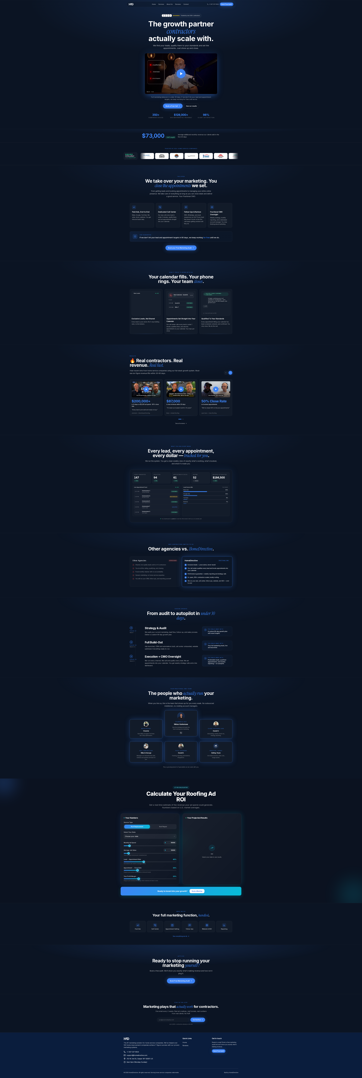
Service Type (128, 822)
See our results (191, 106)
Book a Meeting (197, 891)
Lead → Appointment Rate (132, 859)
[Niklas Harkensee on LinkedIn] (181, 732)
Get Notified (197, 1020)
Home (154, 4)
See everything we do (180, 936)
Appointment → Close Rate (133, 868)
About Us (170, 4)
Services (161, 4)
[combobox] (150, 836)
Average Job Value (130, 850)
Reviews (178, 4)
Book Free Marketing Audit (180, 981)
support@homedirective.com (137, 1055)
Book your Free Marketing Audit (180, 248)
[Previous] (226, 373)
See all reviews (180, 423)
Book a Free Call (172, 106)
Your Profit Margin (130, 876)
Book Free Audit (226, 4)
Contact (186, 4)
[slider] (129, 846)
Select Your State (130, 832)
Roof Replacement (137, 826)
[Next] (230, 373)
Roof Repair (163, 826)
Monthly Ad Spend (130, 842)
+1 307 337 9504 (214, 4)
